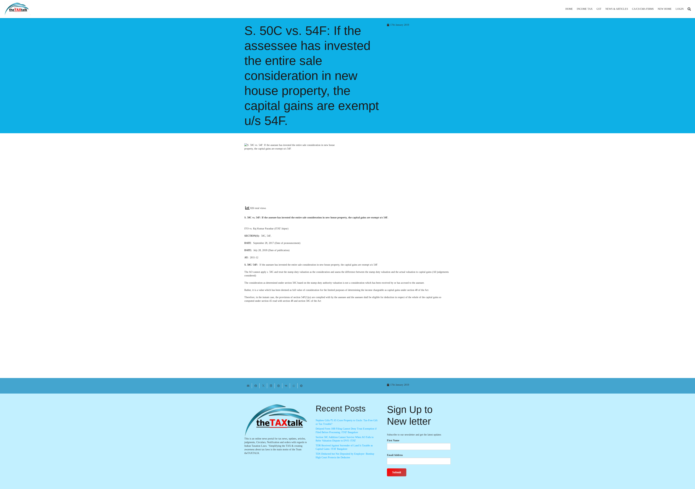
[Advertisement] (401, 176)
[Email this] (248, 385)
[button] (594, 9)
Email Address (395, 455)
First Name (393, 440)
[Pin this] (278, 385)
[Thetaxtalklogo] (17, 9)
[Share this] (256, 385)
